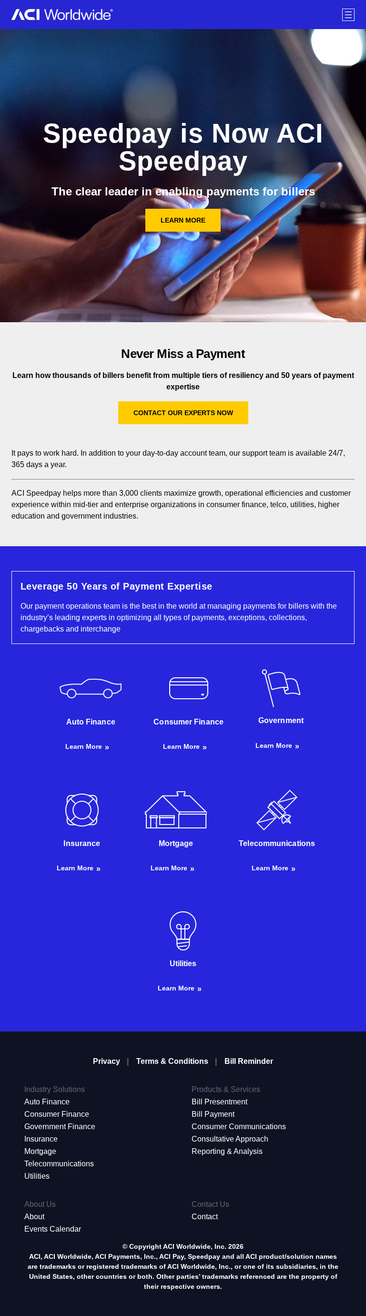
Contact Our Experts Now (183, 413)
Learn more (83, 746)
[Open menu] (348, 15)
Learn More (183, 220)
